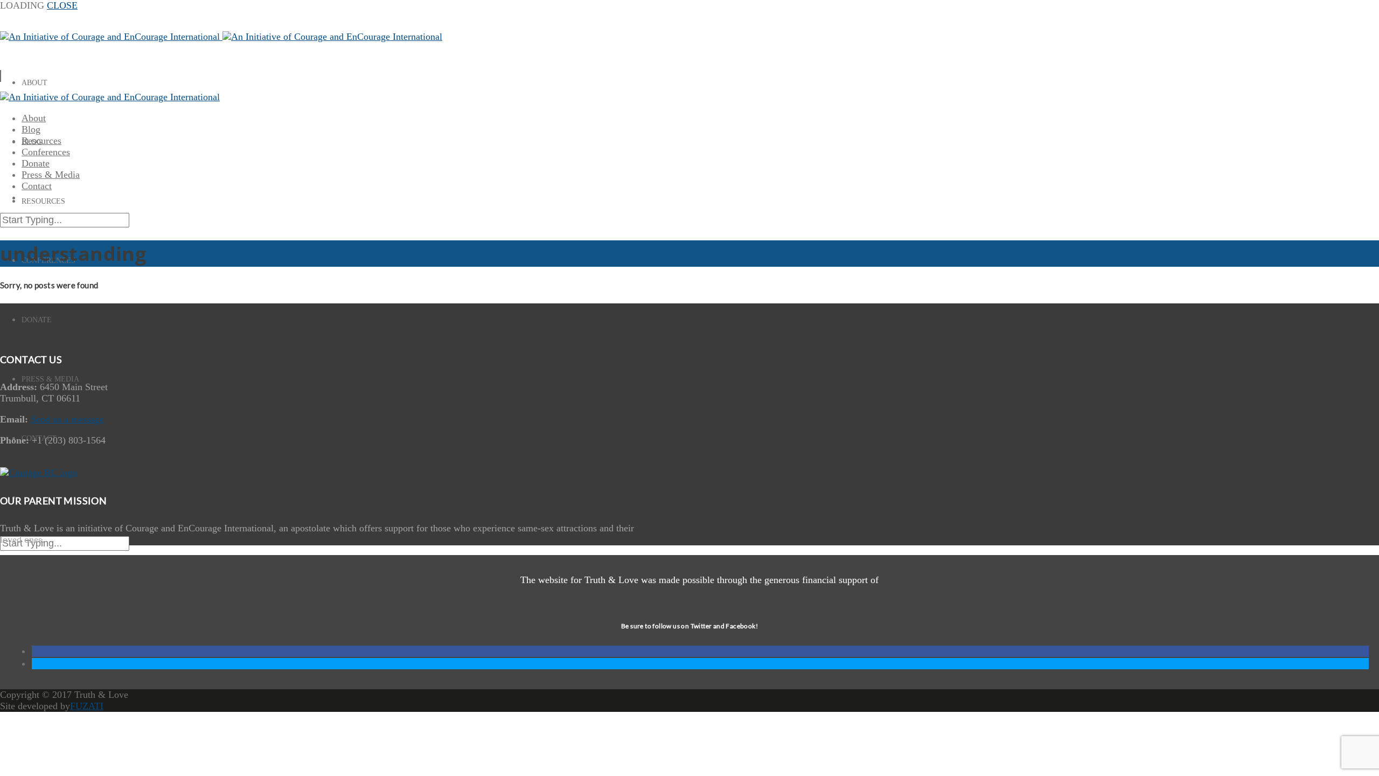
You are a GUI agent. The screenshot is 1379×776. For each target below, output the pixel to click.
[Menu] (0, 76)
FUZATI (86, 706)
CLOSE (62, 5)
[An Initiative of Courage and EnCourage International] (221, 36)
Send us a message (67, 419)
